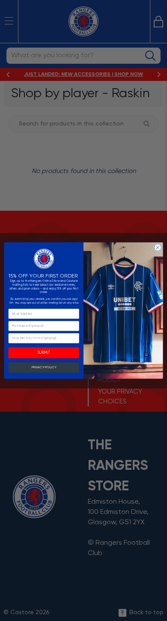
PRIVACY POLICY (44, 367)
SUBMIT (44, 353)
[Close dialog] (157, 247)
